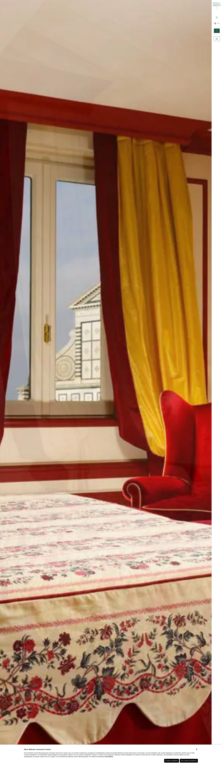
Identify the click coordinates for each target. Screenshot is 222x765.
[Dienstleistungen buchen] (217, 38)
